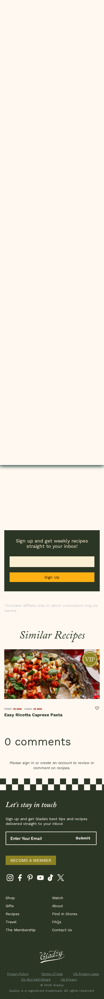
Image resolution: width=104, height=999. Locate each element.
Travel (11, 922)
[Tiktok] (50, 878)
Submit (83, 838)
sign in (28, 763)
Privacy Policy (18, 974)
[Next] (98, 687)
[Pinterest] (30, 878)
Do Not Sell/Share (35, 979)
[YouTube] (40, 878)
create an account (56, 763)
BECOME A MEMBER (30, 860)
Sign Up (52, 577)
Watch (57, 898)
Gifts (10, 906)
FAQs (56, 922)
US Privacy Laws (86, 974)
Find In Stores (64, 914)
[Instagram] (10, 878)
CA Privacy (69, 979)
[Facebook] (20, 878)
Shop (10, 898)
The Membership (21, 930)
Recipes (12, 914)
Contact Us (62, 930)
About (57, 906)
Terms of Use (52, 974)
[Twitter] (60, 878)
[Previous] (6, 687)
